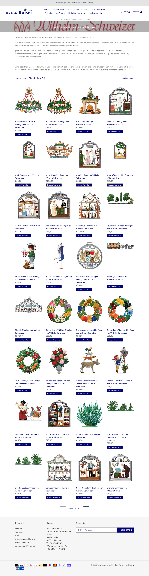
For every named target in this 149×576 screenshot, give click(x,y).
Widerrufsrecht (22, 542)
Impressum (20, 532)
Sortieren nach (20, 78)
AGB (17, 535)
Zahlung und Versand (25, 546)
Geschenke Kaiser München (107, 565)
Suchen (18, 528)
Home (61, 19)
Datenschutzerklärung (25, 539)
